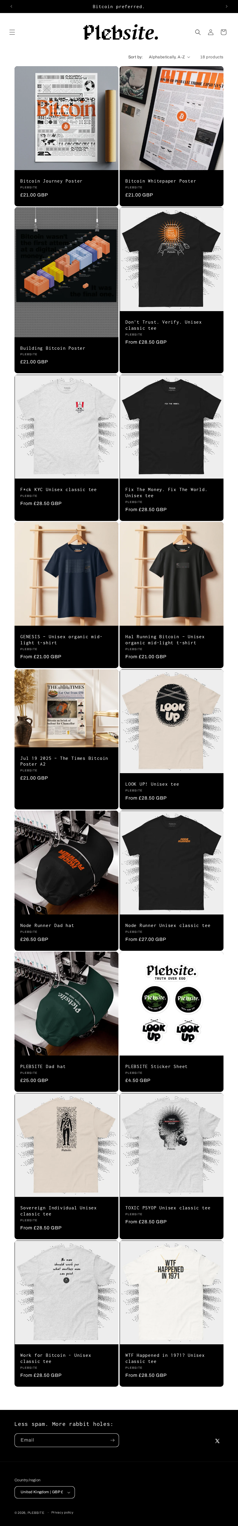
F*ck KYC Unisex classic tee (58, 489)
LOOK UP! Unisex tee (152, 784)
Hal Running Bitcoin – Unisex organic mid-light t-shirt (165, 639)
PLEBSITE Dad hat (43, 1066)
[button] (12, 32)
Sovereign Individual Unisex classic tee (58, 1210)
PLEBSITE (36, 1512)
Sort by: (135, 57)
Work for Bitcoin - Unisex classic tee (55, 1358)
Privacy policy (62, 1512)
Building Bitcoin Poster (53, 348)
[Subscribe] (112, 1440)
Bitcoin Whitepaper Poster (160, 180)
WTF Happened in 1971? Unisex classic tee (165, 1358)
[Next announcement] (226, 6)
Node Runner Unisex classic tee (167, 925)
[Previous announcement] (11, 6)
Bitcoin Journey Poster (51, 180)
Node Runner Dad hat (47, 925)
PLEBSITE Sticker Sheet (156, 1066)
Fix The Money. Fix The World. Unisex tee (166, 492)
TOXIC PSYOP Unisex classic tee (167, 1207)
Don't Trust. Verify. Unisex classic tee (163, 325)
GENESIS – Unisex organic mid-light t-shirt (61, 639)
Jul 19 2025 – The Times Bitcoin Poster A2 (64, 760)
